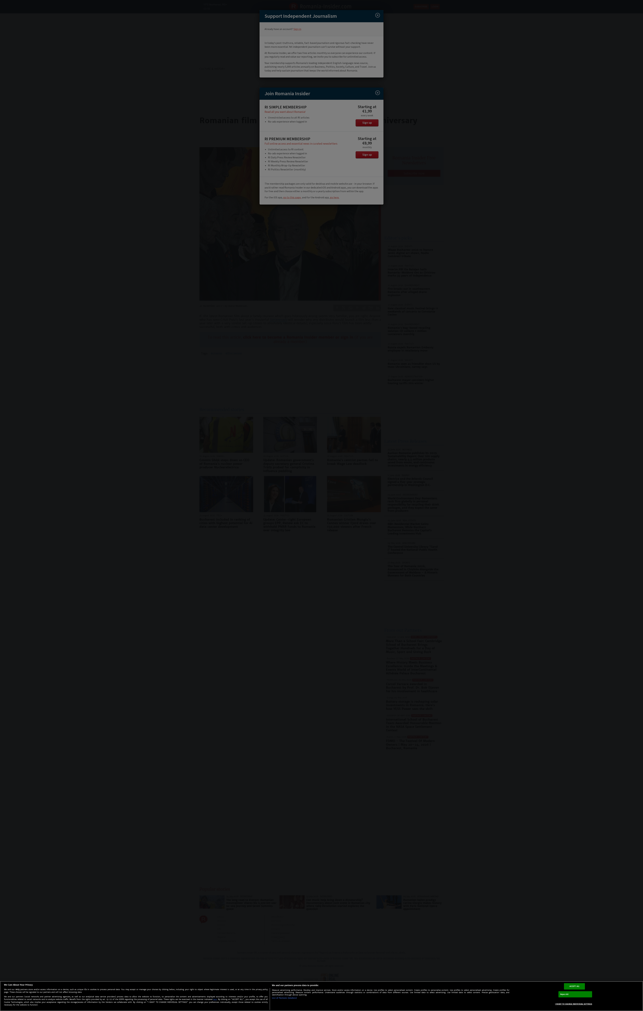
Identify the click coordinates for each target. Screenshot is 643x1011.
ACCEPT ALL (574, 986)
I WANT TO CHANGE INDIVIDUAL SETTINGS (573, 1004)
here (215, 999)
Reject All (564, 994)
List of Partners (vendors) (284, 998)
